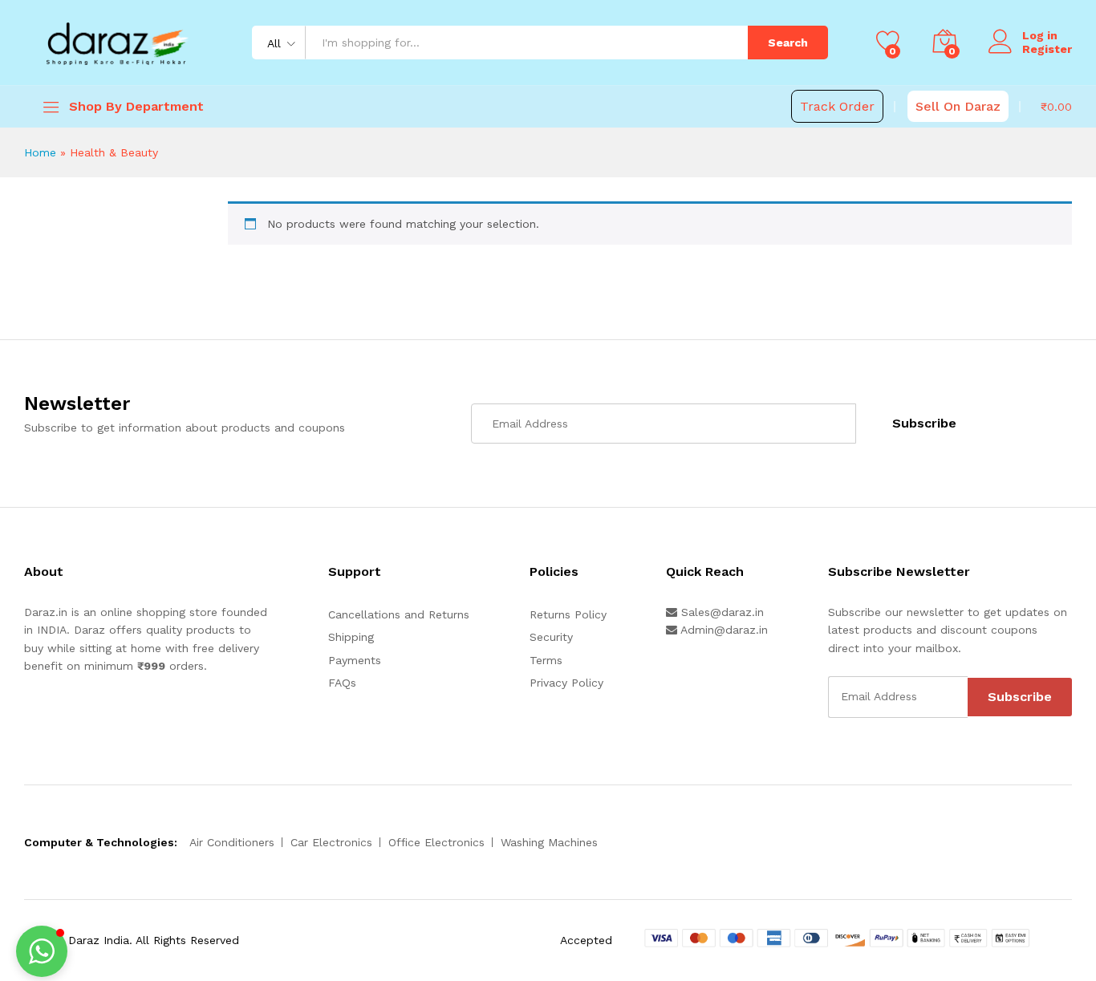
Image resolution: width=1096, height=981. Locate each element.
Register (1047, 49)
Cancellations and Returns (398, 614)
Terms (546, 660)
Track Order (837, 106)
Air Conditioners (231, 842)
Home (40, 152)
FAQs (342, 682)
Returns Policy (568, 614)
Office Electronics (436, 842)
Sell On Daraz (958, 106)
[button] (41, 951)
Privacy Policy (566, 682)
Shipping (351, 636)
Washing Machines (549, 842)
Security (551, 636)
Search (788, 42)
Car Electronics (331, 842)
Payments (354, 660)
